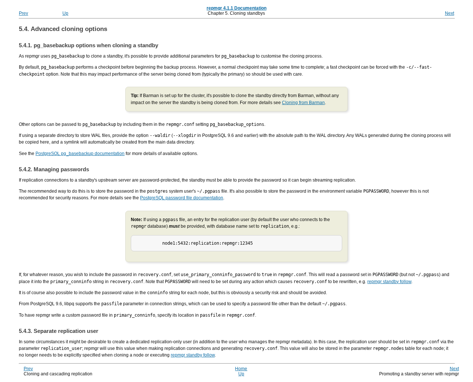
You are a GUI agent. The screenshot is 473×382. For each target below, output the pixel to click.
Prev (23, 13)
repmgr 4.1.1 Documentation (236, 8)
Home (241, 368)
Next (449, 13)
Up (65, 13)
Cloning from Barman (303, 102)
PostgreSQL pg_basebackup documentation (80, 153)
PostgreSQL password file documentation (181, 197)
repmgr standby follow (389, 281)
